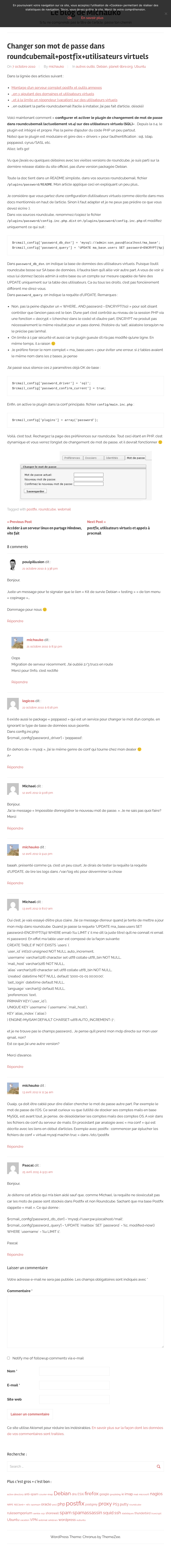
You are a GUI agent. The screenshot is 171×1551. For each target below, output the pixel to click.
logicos (28, 701)
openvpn (35, 1504)
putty (124, 1504)
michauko (56, 67)
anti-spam (31, 1494)
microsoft (144, 1494)
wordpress (67, 1520)
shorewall (52, 1513)
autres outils (85, 67)
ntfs (28, 1504)
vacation (24, 1520)
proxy (105, 1503)
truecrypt (156, 1513)
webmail (64, 509)
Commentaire (20, 1291)
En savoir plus (92, 18)
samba (36, 1513)
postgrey (91, 1504)
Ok (70, 18)
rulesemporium (19, 1513)
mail (136, 1494)
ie (123, 1494)
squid (108, 1512)
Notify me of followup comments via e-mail (48, 1358)
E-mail (13, 1385)
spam (66, 1512)
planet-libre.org (121, 67)
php (61, 1503)
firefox (92, 1493)
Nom (12, 1371)
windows (53, 1520)
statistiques (128, 1513)
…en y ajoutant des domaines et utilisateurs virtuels (52, 94)
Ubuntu (140, 67)
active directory (15, 1494)
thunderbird (143, 1513)
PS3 (116, 1504)
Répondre (15, 621)
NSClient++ (19, 1504)
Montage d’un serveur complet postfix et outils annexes (56, 87)
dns (74, 1494)
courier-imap (46, 1494)
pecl (54, 1504)
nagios (156, 1493)
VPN (34, 1520)
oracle (46, 1504)
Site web (14, 1399)
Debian (102, 67)
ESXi (81, 1494)
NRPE (10, 1504)
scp (43, 1513)
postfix (32, 509)
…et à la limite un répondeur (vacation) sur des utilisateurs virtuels (64, 100)
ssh (117, 1512)
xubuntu (81, 1520)
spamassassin (87, 1512)
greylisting (115, 1494)
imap (129, 1494)
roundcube (47, 509)
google (104, 1494)
